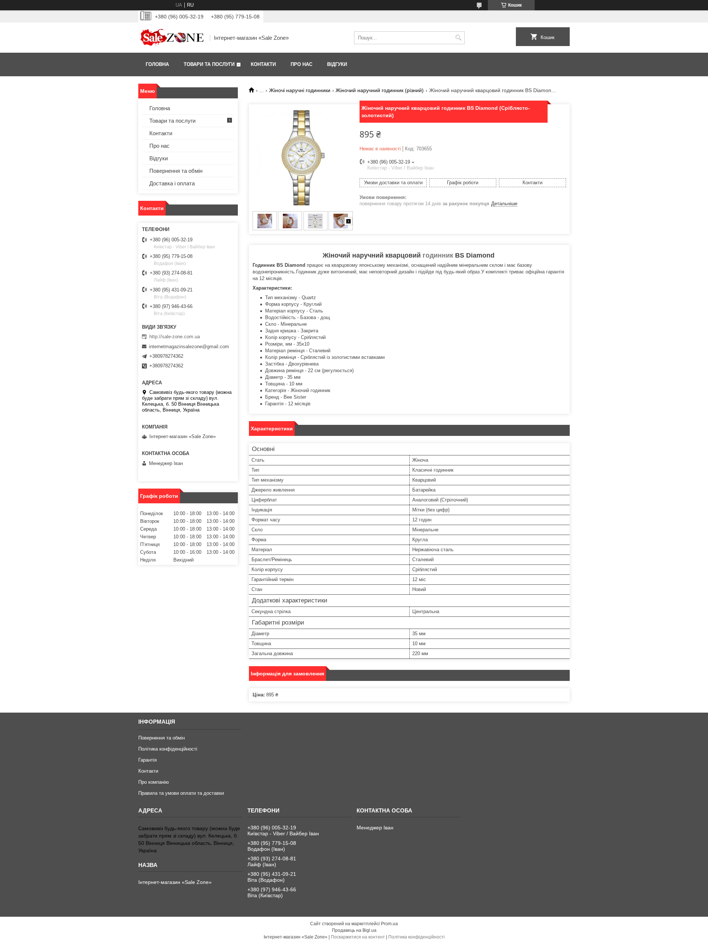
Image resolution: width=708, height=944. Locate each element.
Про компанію (153, 782)
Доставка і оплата (172, 183)
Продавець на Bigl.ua (354, 930)
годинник (438, 255)
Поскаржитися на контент (358, 937)
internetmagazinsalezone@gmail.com (189, 346)
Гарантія (147, 760)
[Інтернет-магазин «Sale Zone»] (171, 37)
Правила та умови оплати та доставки (181, 793)
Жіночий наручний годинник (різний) (380, 90)
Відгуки (337, 64)
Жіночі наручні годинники (299, 90)
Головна (157, 64)
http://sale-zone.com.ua (174, 336)
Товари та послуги (209, 64)
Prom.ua (389, 923)
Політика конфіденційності (167, 749)
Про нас (301, 64)
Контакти (263, 64)
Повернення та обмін (175, 171)
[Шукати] (458, 37)
